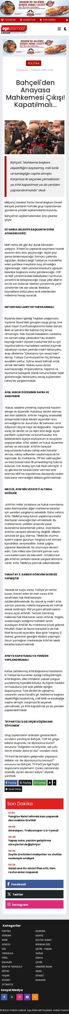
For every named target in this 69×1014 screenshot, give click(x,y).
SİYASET (6, 980)
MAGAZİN (7, 962)
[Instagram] (19, 997)
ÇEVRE (39, 962)
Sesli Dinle (14, 789)
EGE (4, 948)
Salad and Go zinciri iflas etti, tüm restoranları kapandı (31, 870)
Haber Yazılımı (61, 1010)
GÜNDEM (6, 935)
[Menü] (59, 29)
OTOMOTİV (7, 984)
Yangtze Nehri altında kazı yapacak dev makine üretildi (33, 818)
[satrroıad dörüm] (34, 46)
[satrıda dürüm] (34, 8)
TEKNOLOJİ (7, 953)
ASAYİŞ (39, 935)
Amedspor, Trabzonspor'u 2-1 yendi (33, 830)
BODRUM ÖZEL (43, 944)
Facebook (18, 884)
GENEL (39, 971)
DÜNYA (39, 957)
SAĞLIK (39, 953)
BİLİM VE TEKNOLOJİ (12, 966)
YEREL (5, 957)
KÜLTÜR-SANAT (44, 940)
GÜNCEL (6, 944)
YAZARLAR (10, 19)
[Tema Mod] (65, 29)
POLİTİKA (33, 63)
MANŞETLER (29, 19)
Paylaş (11, 783)
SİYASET (40, 975)
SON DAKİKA (49, 19)
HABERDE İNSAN (44, 966)
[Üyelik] (67, 19)
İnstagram (20, 905)
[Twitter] (12, 997)
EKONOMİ (40, 931)
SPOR (5, 940)
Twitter (17, 894)
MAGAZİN (40, 980)
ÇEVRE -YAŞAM (44, 948)
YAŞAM (5, 975)
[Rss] (35, 997)
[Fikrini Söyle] (27, 997)
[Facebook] (4, 997)
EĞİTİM (5, 971)
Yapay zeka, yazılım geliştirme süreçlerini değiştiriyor (29, 842)
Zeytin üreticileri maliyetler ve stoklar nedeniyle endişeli (35, 856)
